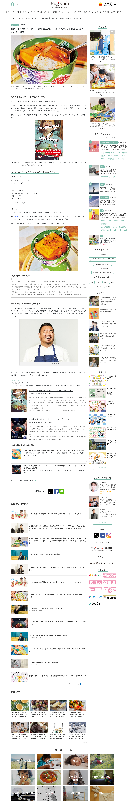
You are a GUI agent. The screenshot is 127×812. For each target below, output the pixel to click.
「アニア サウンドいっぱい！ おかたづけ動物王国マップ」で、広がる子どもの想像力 (102, 126)
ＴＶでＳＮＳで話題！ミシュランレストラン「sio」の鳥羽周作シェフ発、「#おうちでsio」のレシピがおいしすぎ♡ (54, 467)
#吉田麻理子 (110, 159)
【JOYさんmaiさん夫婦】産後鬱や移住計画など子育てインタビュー (108, 324)
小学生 (108, 286)
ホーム (12, 18)
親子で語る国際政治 (102, 268)
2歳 (105, 282)
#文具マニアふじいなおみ (108, 177)
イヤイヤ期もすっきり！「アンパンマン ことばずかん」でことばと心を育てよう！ (102, 93)
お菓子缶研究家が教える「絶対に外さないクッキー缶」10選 (108, 348)
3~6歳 (112, 282)
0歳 (92, 282)
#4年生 (116, 156)
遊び (24, 12)
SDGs (80, 12)
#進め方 (103, 156)
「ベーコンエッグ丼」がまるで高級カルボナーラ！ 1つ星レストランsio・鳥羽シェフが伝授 (53, 450)
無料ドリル (56, 12)
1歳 (98, 282)
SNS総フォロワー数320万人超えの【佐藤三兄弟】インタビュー (108, 336)
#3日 (123, 159)
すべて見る (102, 522)
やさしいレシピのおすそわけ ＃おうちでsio (49, 419)
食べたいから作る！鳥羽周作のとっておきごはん (51, 390)
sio (35, 480)
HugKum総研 (102, 254)
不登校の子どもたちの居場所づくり (103, 272)
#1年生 (103, 230)
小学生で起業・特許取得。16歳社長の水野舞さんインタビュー (108, 360)
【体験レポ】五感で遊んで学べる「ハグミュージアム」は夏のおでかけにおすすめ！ (102, 59)
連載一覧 (106, 12)
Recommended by (74, 684)
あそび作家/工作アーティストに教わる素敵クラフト (102, 259)
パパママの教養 (16, 12)
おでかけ (98, 12)
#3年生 (110, 156)
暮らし (91, 12)
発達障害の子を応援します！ (102, 264)
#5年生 (103, 159)
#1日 (118, 159)
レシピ (27, 18)
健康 (85, 12)
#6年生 (123, 156)
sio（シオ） (15, 380)
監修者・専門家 (116, 12)
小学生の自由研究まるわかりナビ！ (39, 12)
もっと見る (102, 467)
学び (7, 12)
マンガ (73, 12)
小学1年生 (98, 286)
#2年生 (109, 230)
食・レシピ (65, 12)
